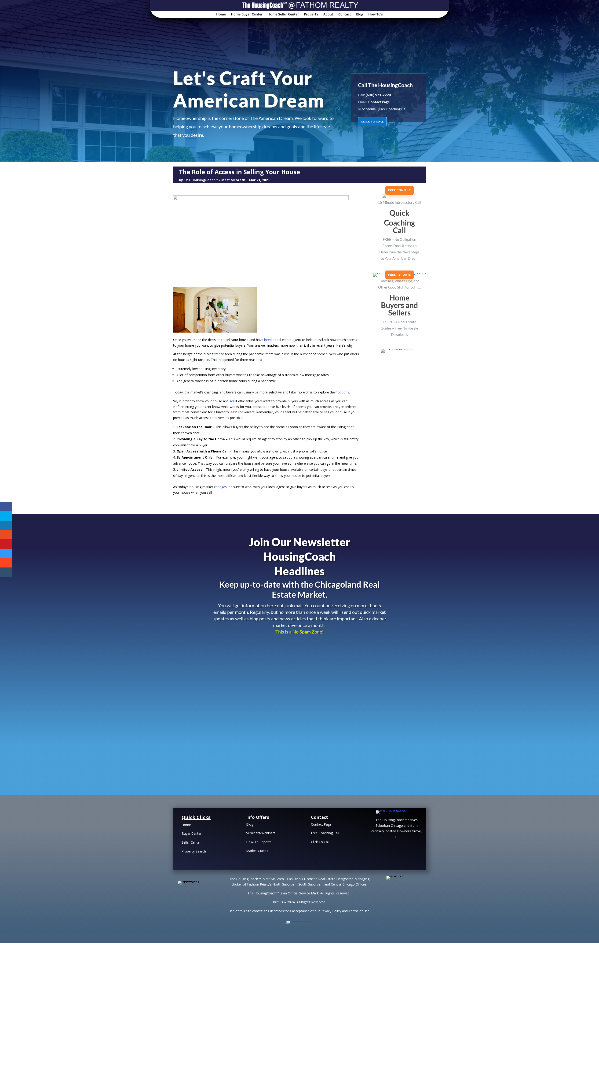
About (328, 14)
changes (220, 487)
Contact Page (321, 824)
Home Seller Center (283, 14)
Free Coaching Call (325, 833)
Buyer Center (191, 833)
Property (311, 14)
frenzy (219, 354)
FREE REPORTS (399, 274)
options (343, 392)
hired (268, 339)
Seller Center (191, 842)
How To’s (375, 14)
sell (228, 339)
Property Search (194, 851)
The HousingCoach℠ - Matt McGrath (214, 180)
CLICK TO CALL (372, 121)
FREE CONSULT (399, 190)
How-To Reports (258, 842)
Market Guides (257, 851)
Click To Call (320, 842)
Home (221, 14)
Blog (359, 14)
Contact (344, 14)
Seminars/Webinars (260, 833)
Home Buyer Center (247, 14)
